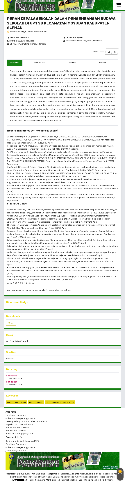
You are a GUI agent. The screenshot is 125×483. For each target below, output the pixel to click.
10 (22, 283)
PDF (12, 323)
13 (29, 283)
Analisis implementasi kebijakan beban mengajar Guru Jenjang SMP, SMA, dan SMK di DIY (72, 276)
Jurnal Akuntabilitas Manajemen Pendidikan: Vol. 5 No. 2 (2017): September (69, 170)
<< (8, 283)
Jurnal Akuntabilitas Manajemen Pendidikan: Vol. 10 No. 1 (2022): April (68, 255)
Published (12, 381)
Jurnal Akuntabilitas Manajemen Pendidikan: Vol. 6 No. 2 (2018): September (43, 149)
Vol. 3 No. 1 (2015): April (17, 341)
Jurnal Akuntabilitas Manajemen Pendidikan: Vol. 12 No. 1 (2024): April (63, 222)
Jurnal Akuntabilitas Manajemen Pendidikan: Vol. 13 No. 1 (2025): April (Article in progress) (72, 155)
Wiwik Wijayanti (74, 37)
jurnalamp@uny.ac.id (15, 450)
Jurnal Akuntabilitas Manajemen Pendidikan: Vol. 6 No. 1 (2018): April (55, 182)
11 (24, 283)
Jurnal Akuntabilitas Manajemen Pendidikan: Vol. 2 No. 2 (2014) (55, 176)
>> (33, 283)
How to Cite (40, 63)
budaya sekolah (36, 402)
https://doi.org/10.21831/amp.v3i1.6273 (28, 31)
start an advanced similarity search (38, 290)
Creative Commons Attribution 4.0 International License (54, 480)
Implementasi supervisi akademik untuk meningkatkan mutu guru (63, 246)
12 (26, 283)
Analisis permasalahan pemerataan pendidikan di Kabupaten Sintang (73, 225)
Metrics (72, 63)
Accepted (11, 375)
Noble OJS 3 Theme (103, 480)
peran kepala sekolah (16, 402)
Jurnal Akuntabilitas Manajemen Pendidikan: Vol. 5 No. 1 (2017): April (53, 243)
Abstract (14, 63)
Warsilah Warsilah (19, 37)
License (102, 63)
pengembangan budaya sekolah (60, 402)
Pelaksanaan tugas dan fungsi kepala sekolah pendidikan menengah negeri (75, 146)
